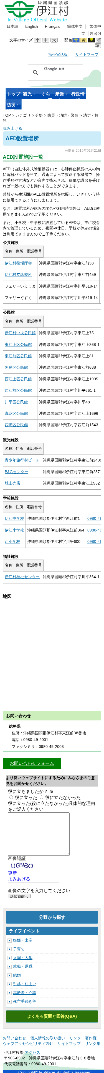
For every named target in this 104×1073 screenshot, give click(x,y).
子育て (19, 949)
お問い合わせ (14, 1038)
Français (52, 26)
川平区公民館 (16, 402)
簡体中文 (75, 26)
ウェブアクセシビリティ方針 (28, 1044)
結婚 (17, 975)
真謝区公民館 (16, 413)
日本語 (12, 26)
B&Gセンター (16, 472)
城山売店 (12, 483)
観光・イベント (29, 95)
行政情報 (78, 95)
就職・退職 (22, 966)
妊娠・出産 (22, 940)
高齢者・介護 (24, 993)
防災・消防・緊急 (13, 106)
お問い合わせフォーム (32, 763)
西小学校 (12, 542)
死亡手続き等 (24, 1001)
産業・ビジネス (62, 95)
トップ (13, 94)
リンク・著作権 (83, 1038)
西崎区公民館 (16, 425)
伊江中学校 (14, 518)
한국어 (95, 33)
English (31, 26)
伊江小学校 (14, 530)
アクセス (32, 1052)
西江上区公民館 (18, 379)
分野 (39, 115)
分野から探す (52, 917)
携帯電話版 (58, 55)
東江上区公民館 (18, 345)
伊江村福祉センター (22, 577)
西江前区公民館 (18, 390)
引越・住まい (24, 984)
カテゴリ (23, 115)
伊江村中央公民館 (20, 333)
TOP (7, 115)
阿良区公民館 (16, 367)
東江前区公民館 (18, 356)
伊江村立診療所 (18, 275)
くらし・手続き (45, 95)
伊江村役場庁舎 (18, 263)
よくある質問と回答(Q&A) (52, 1016)
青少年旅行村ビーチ (22, 460)
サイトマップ (86, 55)
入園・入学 (22, 958)
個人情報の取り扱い (47, 1038)
